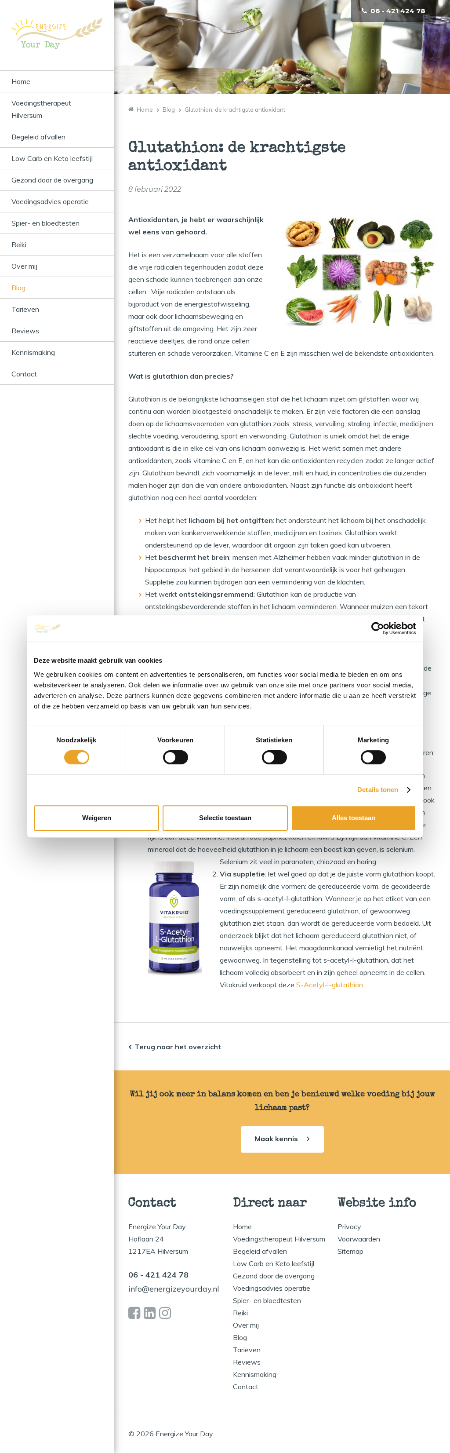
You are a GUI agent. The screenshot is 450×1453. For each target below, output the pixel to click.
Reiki (18, 244)
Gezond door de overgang (52, 179)
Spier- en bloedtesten (45, 223)
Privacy (349, 1226)
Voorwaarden (359, 1238)
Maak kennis (276, 1138)
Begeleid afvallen (38, 136)
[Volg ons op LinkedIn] (150, 1313)
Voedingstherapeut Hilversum (41, 109)
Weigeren (96, 817)
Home (20, 81)
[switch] (175, 757)
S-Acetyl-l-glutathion (329, 984)
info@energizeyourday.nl (173, 1289)
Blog (18, 287)
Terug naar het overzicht (177, 1046)
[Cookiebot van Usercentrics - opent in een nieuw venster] (377, 628)
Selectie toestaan (225, 817)
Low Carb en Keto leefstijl (52, 158)
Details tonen (377, 789)
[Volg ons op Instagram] (165, 1313)
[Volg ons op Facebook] (134, 1313)
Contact (24, 373)
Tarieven (25, 309)
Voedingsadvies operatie (50, 201)
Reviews (25, 330)
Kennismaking (33, 352)
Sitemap (350, 1251)
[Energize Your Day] (57, 44)
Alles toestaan (353, 817)
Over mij (24, 266)
